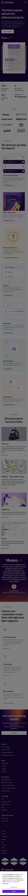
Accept (13, 891)
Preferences (13, 887)
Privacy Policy (10, 881)
